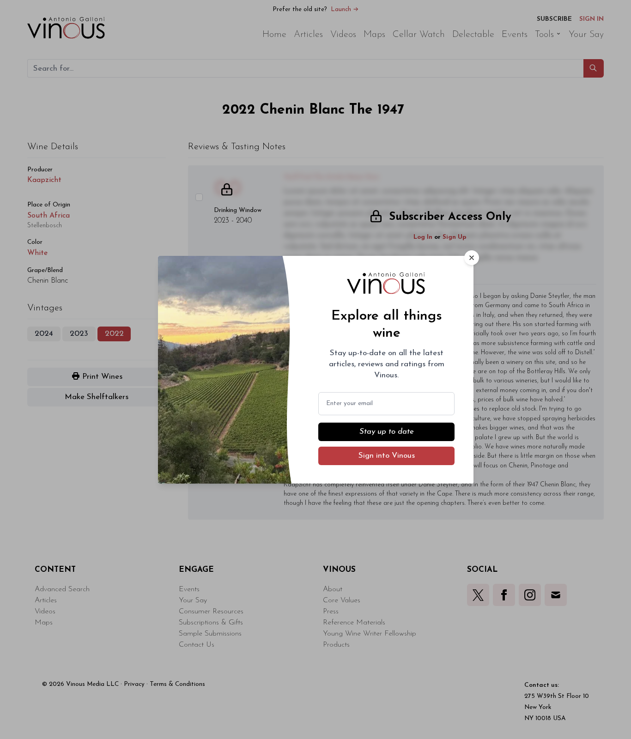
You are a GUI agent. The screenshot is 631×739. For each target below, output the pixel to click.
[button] (471, 257)
